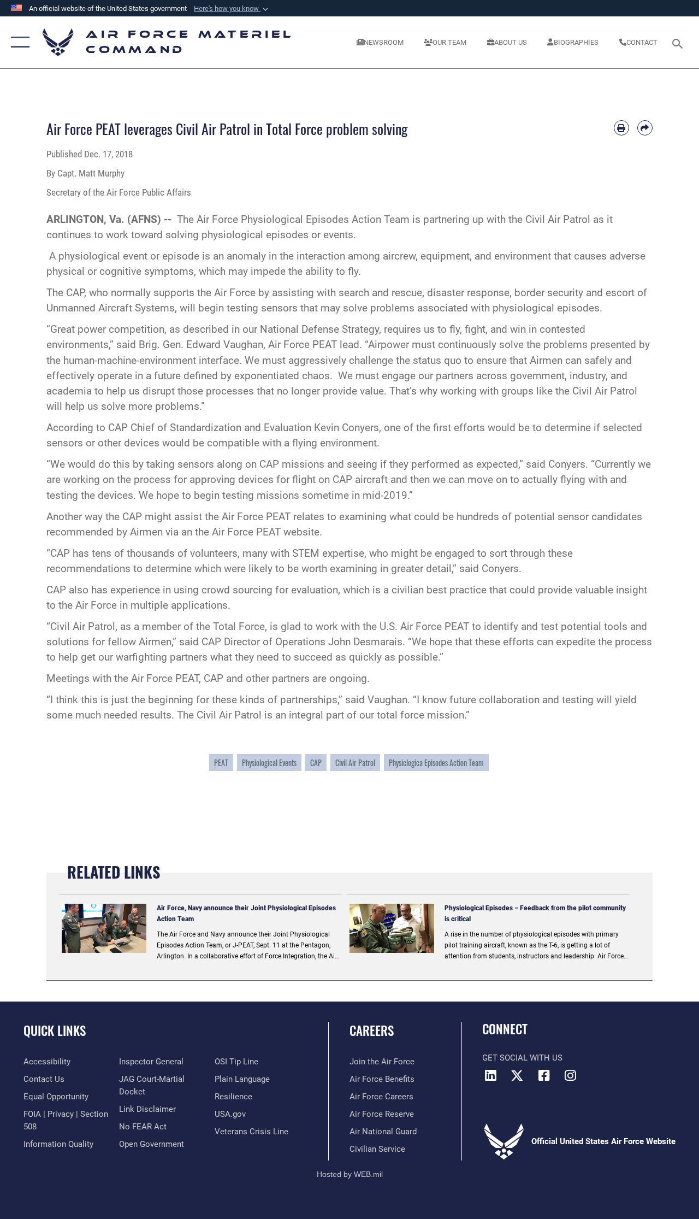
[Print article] (621, 128)
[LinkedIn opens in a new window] (490, 1075)
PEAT (221, 762)
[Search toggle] (679, 42)
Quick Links (54, 1031)
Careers (372, 1031)
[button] (232, 8)
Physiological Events (269, 762)
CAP (316, 762)
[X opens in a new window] (517, 1075)
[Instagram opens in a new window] (570, 1075)
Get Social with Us (522, 1058)
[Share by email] (645, 128)
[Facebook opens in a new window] (544, 1075)
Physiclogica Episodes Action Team (436, 762)
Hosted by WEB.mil (350, 1174)
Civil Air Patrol (355, 762)
